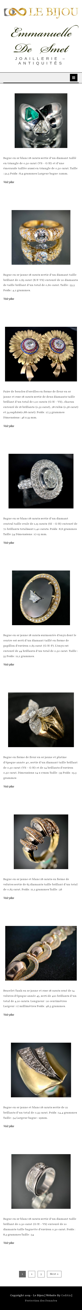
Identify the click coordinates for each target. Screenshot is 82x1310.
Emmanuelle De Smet (41, 40)
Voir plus (8, 182)
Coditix (66, 1295)
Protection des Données (41, 1300)
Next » (54, 1274)
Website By (53, 1295)
